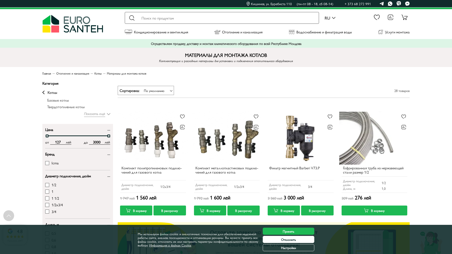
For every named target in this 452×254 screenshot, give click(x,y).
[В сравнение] (182, 127)
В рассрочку (169, 210)
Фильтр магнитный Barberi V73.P (294, 168)
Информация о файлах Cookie (170, 245)
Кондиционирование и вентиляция (161, 32)
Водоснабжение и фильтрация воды (324, 32)
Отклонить (288, 239)
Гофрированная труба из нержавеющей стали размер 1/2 (373, 170)
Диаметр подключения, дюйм (68, 175)
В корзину (140, 210)
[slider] (47, 136)
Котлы (52, 92)
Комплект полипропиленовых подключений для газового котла (151, 170)
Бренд (50, 153)
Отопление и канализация (242, 32)
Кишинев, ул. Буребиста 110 (292, 4)
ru (327, 18)
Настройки (288, 247)
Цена (49, 129)
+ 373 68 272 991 (358, 4)
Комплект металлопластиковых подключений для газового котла (226, 170)
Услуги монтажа (397, 32)
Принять (288, 231)
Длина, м (52, 224)
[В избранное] (182, 116)
